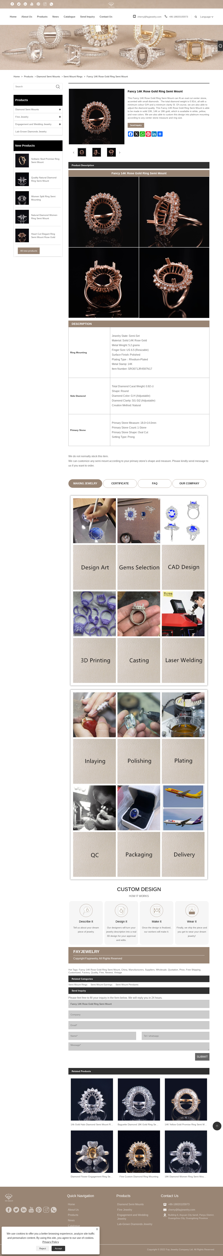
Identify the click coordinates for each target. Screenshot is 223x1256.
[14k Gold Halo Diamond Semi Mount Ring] (91, 1098)
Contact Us (106, 16)
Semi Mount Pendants (127, 984)
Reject (42, 1248)
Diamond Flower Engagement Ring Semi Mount (93, 1176)
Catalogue (69, 16)
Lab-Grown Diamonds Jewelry (31, 131)
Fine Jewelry (21, 116)
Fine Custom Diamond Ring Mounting (138, 1176)
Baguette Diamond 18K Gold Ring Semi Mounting (140, 1124)
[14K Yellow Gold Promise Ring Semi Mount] (185, 1098)
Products (42, 16)
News (55, 16)
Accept (58, 1248)
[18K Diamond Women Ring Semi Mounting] (185, 1150)
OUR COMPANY (189, 483)
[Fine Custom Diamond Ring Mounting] (138, 1150)
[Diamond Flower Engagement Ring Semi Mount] (91, 1150)
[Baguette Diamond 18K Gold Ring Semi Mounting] (138, 1098)
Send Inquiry (87, 16)
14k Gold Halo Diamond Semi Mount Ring (92, 1124)
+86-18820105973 (178, 16)
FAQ (154, 483)
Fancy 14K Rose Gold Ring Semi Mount (107, 76)
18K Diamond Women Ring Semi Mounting (187, 1176)
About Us (26, 16)
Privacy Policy (50, 1242)
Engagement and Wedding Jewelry (33, 124)
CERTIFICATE (120, 483)
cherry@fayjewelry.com (149, 16)
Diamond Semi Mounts (48, 76)
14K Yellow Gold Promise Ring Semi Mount (187, 1124)
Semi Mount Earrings (101, 984)
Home (13, 16)
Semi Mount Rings (73, 76)
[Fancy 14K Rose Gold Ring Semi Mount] (81, 152)
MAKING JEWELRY (85, 483)
